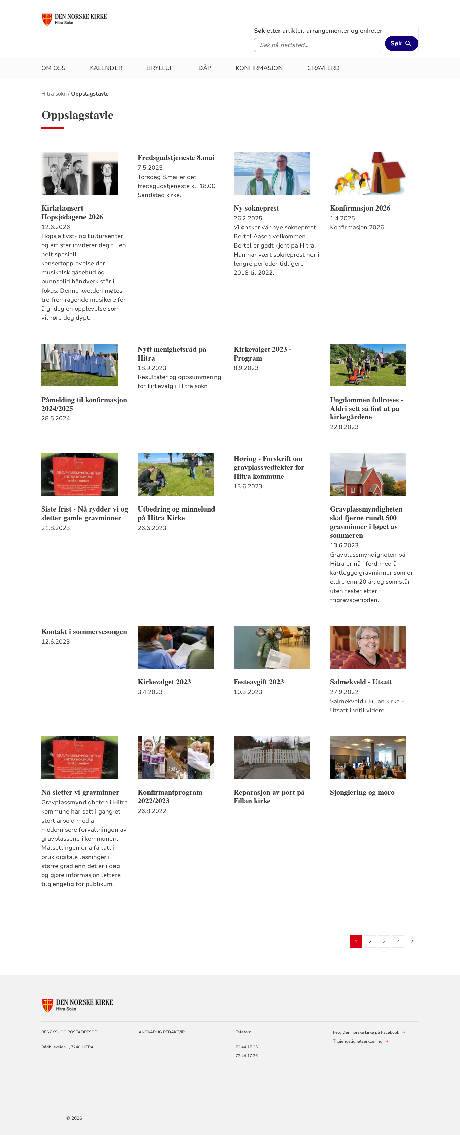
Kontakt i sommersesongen (84, 631)
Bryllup (160, 68)
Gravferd (323, 68)
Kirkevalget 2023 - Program (262, 353)
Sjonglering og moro (362, 792)
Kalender (106, 68)
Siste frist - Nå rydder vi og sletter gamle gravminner (84, 513)
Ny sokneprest (256, 207)
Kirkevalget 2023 (164, 681)
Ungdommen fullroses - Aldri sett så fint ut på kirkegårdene (366, 408)
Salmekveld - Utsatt (361, 681)
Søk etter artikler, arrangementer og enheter (318, 31)
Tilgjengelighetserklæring (357, 1041)
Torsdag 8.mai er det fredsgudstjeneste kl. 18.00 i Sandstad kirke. (178, 186)
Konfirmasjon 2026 (360, 207)
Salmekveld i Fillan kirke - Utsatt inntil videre (367, 705)
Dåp (204, 68)
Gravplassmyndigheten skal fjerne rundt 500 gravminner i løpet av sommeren (366, 521)
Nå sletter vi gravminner (80, 792)
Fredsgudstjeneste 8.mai (176, 157)
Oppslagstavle (90, 94)
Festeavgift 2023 (259, 681)
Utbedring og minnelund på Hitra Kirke (176, 513)
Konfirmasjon (259, 68)
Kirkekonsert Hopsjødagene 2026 (72, 212)
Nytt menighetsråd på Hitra (172, 353)
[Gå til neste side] (412, 942)
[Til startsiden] (75, 19)
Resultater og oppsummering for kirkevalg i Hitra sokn (179, 381)
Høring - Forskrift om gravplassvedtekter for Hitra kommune (269, 467)
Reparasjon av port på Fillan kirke (269, 796)
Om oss (53, 68)
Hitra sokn (54, 94)
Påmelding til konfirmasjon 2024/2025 (84, 404)
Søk (396, 43)
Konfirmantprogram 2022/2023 (170, 796)
